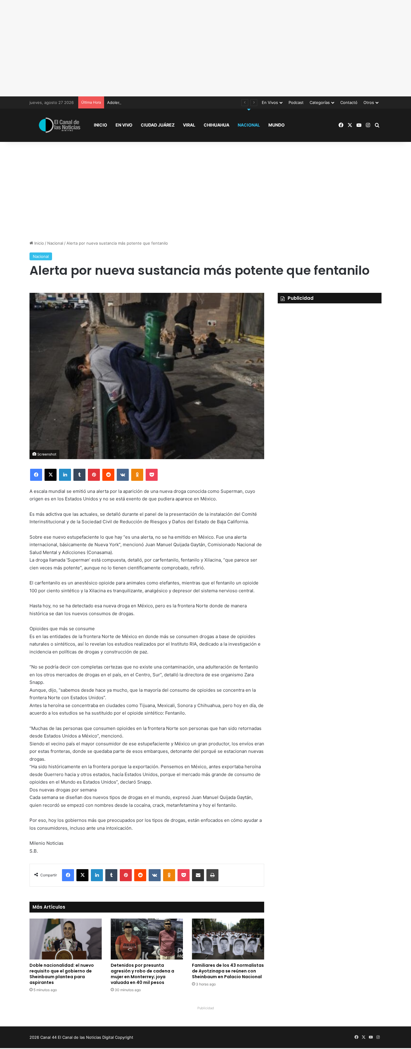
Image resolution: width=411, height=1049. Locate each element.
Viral (189, 124)
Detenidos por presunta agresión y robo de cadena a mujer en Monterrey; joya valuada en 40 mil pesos (142, 973)
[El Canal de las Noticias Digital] (59, 125)
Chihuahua (216, 124)
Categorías (320, 102)
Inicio (100, 124)
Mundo (276, 124)
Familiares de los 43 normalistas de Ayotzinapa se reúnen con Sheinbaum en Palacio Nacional (228, 971)
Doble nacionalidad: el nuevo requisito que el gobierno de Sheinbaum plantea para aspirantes (61, 973)
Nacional (249, 124)
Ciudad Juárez (158, 124)
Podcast (296, 102)
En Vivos (270, 102)
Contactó (348, 102)
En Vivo (124, 124)
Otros (368, 102)
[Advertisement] (205, 48)
